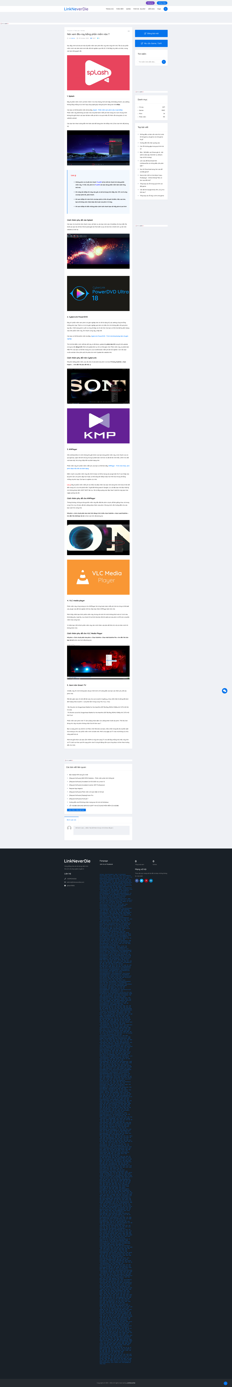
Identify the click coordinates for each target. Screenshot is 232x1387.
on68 (120, 1079)
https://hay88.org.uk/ (107, 1108)
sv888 (110, 1140)
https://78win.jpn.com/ (104, 1169)
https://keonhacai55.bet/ (108, 879)
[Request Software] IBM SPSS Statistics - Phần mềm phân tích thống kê (91, 778)
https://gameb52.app (115, 1045)
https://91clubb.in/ (110, 1043)
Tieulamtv (102, 1091)
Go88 (121, 892)
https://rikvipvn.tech (104, 1239)
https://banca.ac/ (126, 942)
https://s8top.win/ (103, 1190)
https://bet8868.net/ (118, 1205)
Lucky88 (118, 1153)
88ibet (127, 1289)
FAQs (159, 9)
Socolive (117, 1133)
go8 (130, 1007)
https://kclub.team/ (123, 898)
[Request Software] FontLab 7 (78, 799)
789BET (118, 946)
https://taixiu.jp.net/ (104, 970)
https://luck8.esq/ (103, 1129)
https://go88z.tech (108, 1286)
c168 (110, 965)
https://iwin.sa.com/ (112, 905)
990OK (101, 1240)
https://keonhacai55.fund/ (109, 1016)
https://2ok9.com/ (115, 942)
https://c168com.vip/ (113, 1163)
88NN (125, 1125)
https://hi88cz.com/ (104, 1262)
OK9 (117, 943)
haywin (114, 1080)
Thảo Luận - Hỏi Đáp (79, 30)
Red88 (107, 1235)
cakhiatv (120, 889)
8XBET (126, 1035)
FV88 (119, 1065)
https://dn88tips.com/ (104, 1167)
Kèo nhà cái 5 (119, 901)
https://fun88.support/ (117, 1254)
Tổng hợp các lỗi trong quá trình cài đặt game (151, 185)
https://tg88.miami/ (108, 1174)
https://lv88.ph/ (117, 1176)
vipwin (121, 1083)
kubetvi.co (118, 1046)
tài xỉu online (116, 925)
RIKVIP (112, 904)
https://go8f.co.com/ (124, 1202)
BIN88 (117, 892)
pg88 (117, 1194)
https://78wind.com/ (115, 951)
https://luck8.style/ (110, 1123)
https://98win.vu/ (104, 1118)
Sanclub (115, 940)
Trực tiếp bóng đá (103, 881)
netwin (114, 1222)
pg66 (121, 1133)
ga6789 (107, 1119)
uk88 (114, 977)
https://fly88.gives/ (104, 958)
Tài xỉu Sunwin (127, 1281)
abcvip (110, 1187)
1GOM (103, 902)
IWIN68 (130, 993)
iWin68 (101, 1076)
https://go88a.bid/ (127, 1069)
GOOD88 (108, 1216)
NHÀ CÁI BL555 (124, 1164)
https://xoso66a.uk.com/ (108, 1159)
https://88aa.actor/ (104, 931)
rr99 (109, 1255)
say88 (130, 1061)
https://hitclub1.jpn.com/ (105, 1070)
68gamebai (106, 1051)
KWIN (123, 1142)
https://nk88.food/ (118, 1159)
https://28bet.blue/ (114, 934)
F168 (126, 943)
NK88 (103, 1007)
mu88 (127, 1007)
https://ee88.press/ (104, 1229)
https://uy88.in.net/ (104, 1056)
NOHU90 (110, 1012)
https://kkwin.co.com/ (114, 1062)
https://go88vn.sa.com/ (122, 947)
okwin (130, 1165)
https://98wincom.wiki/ (111, 1259)
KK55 (101, 1138)
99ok (127, 1033)
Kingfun (117, 1058)
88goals (124, 901)
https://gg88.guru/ (116, 999)
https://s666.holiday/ (114, 1092)
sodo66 (128, 1068)
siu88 (101, 962)
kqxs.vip (104, 1054)
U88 (126, 1114)
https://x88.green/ (120, 1012)
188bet (111, 1247)
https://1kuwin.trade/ (122, 1103)
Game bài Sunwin (114, 1255)
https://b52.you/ (120, 984)
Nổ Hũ (119, 1126)
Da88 (118, 1235)
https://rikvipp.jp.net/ (125, 969)
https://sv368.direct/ (126, 875)
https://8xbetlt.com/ (114, 992)
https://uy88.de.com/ (109, 1031)
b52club (101, 927)
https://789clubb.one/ (104, 909)
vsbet (111, 977)
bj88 (127, 953)
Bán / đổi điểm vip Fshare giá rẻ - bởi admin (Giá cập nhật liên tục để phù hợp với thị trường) (151, 154)
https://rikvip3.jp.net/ (113, 1072)
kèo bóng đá (117, 1197)
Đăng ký (150, 3)
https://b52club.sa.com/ (105, 908)
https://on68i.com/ (106, 1098)
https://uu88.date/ (112, 1117)
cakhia (115, 995)
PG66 (123, 1057)
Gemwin (105, 985)
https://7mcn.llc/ (121, 953)
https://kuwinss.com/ (111, 1165)
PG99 (129, 911)
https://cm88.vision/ (120, 932)
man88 (109, 1214)
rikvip (116, 879)
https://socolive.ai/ (104, 1117)
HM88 (117, 1050)
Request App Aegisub (76, 788)
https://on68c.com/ (107, 1100)
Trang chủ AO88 (120, 1221)
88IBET (128, 1018)
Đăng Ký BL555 (117, 1198)
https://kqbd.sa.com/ (119, 1244)
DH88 (107, 1195)
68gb (124, 1005)
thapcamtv (120, 886)
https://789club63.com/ (124, 1070)
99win (108, 1289)
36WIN (121, 1107)
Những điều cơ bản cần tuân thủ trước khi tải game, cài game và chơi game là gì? (152, 136)
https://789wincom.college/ (105, 1264)
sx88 (123, 1226)
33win (112, 1007)
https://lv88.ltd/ (120, 1024)
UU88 (103, 1019)
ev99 (110, 1026)
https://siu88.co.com (119, 1125)
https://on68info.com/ (117, 1114)
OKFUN (130, 1172)
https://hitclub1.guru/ (126, 1081)
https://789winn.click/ (112, 1164)
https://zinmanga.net (109, 874)
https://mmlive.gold (127, 1008)
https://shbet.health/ (118, 1033)
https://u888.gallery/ (111, 1054)
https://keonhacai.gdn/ (127, 908)
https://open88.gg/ (106, 1198)
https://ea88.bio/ (125, 995)
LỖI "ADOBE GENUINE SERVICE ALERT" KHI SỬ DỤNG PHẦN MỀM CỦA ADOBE (94, 805)
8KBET (122, 1046)
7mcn (107, 901)
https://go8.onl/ (111, 1089)
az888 (114, 1081)
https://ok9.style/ (103, 1136)
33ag (130, 1122)
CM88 (123, 929)
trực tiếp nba (126, 889)
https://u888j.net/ (107, 1001)
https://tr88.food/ (103, 1145)
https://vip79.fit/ (112, 892)
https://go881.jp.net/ (124, 936)
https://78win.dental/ (118, 1218)
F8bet (119, 966)
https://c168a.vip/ (106, 1249)
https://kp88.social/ (115, 1030)
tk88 (130, 951)
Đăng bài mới (153, 33)
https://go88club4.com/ (105, 940)
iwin (127, 901)
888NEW (101, 1016)
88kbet (123, 1165)
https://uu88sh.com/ (124, 1152)
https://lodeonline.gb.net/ (105, 938)
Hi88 (126, 1251)
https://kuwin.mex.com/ (105, 1176)
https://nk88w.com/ (104, 1140)
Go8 (129, 1203)
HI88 (113, 1210)
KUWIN (115, 1111)
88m (118, 1191)
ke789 (115, 1008)
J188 (116, 1053)
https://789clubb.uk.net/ (125, 967)
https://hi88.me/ (124, 954)
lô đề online (116, 1019)
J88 (100, 1033)
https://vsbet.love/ (104, 1270)
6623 (111, 1237)
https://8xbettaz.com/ (124, 1042)
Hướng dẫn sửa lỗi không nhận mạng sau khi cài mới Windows (88, 802)
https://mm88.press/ (104, 906)
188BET (112, 988)
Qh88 (123, 1043)
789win (119, 904)
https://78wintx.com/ (104, 965)
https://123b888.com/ (113, 1022)
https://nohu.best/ (125, 1126)
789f (120, 1062)
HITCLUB (104, 1014)
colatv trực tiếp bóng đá (108, 995)
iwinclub (112, 909)
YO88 (119, 1236)
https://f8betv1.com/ (114, 1206)
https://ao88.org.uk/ (104, 1258)
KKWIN (107, 1160)
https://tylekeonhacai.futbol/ (106, 886)
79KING (123, 928)
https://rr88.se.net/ (110, 900)
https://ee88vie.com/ (107, 877)
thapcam (101, 1080)
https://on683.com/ (128, 1279)
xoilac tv (110, 875)
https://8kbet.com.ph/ (104, 1113)
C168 (101, 942)
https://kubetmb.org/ (104, 1146)
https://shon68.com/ (126, 1245)
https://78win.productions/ (105, 1156)
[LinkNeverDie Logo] (76, 9)
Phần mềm (119, 9)
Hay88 (127, 1015)
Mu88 (125, 1236)
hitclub (119, 879)
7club (123, 1232)
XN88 (126, 1149)
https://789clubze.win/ (104, 928)
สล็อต (111, 928)
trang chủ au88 (116, 1077)
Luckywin (111, 1020)
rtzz (126, 1183)
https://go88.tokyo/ (122, 905)
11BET (126, 1262)
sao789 (120, 1142)
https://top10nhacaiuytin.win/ (122, 893)
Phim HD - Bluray (139, 9)
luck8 (110, 1008)
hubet (101, 1041)
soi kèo (130, 889)
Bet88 (113, 915)
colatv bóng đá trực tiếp (126, 885)
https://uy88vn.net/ (121, 1252)
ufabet (116, 874)
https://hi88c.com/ (124, 1266)
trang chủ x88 (124, 1077)
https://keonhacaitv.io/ (105, 1057)
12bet (123, 1254)
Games (128, 9)
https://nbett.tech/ (110, 1224)
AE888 (123, 1289)
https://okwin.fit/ (112, 1252)
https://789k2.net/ (104, 1144)
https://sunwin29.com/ (104, 1081)
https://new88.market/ (105, 934)
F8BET (114, 1095)
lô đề (101, 977)
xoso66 (101, 879)
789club (125, 924)
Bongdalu (112, 976)
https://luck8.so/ (103, 1030)
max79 (101, 1131)
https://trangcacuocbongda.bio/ (124, 981)
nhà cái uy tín (119, 877)
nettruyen (102, 874)
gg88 (107, 1126)
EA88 (129, 1058)
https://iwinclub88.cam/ (111, 1138)
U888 (125, 1003)
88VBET (111, 1199)
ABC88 (101, 1106)
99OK (126, 1203)
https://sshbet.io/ (103, 948)
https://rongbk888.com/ (115, 894)
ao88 (131, 961)
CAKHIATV (119, 1106)
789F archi (125, 1205)
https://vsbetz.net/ (121, 1121)
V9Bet (126, 1232)
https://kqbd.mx (112, 1287)
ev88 (106, 963)
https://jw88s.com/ (110, 1137)
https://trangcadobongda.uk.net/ (107, 1005)
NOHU (119, 1111)
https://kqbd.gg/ (111, 1118)
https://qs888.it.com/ (122, 1157)
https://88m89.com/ (114, 1217)
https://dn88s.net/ (104, 1089)
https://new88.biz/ (116, 920)
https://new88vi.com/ (123, 1268)
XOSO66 (110, 1106)
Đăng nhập (162, 3)
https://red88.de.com (114, 1130)
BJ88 (106, 1157)
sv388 (120, 875)
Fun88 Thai (113, 1110)
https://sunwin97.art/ (113, 898)
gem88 (124, 919)
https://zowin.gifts (103, 1282)
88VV (103, 1046)
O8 (121, 1015)
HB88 (101, 1195)
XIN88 (116, 1137)
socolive (129, 879)
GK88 (126, 1153)
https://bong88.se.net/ (104, 976)
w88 (103, 1031)
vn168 (110, 1041)
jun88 (122, 958)
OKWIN (109, 1256)
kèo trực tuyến (106, 1023)
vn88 (101, 1046)
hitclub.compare (103, 1084)
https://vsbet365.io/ (104, 1122)
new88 (101, 1100)
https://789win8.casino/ (121, 1014)
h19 (130, 915)
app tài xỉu (104, 977)
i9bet (116, 927)
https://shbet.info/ (119, 978)
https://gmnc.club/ (114, 1028)
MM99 (111, 1121)
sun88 (101, 1233)
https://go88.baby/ (123, 982)
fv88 (114, 1199)
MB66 (114, 883)
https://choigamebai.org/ (105, 893)
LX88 (123, 1127)
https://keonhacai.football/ (113, 878)
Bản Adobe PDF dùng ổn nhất (78, 775)
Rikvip (106, 902)
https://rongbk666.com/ (126, 894)
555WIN (123, 1198)
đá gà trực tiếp (123, 1092)
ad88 (103, 1157)
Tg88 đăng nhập (118, 1043)
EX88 (124, 1129)
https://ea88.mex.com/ (114, 1056)
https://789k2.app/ (104, 1213)
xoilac (124, 886)
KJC (130, 893)
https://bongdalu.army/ (105, 974)
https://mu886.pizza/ (114, 1099)
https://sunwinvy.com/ (124, 1201)
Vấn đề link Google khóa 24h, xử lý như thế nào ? (152, 191)
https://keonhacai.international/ (121, 993)
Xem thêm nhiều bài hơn (76, 810)
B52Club (120, 972)
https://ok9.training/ (104, 1155)
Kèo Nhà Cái (122, 1058)
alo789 (116, 1096)
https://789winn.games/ (124, 1188)
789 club (105, 1065)
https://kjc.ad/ (111, 1141)
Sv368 (124, 913)
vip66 (130, 881)
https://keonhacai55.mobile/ (121, 985)
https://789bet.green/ (116, 1262)
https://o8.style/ (108, 962)
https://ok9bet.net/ (104, 1279)
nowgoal (124, 892)
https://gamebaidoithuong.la (126, 1009)
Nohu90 (120, 939)
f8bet (115, 946)
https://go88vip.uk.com (104, 1217)
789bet (118, 995)
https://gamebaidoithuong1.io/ (106, 1073)
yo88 (109, 963)
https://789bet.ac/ (119, 1175)
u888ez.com (109, 1060)
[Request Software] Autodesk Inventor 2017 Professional (87, 785)
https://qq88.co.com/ (127, 1275)
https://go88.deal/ (114, 917)
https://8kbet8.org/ (114, 950)
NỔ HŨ (113, 965)
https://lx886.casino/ (127, 1161)
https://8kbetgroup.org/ (105, 1186)
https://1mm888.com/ (104, 1241)
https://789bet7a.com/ (108, 1068)
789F (127, 1217)
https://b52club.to (118, 1005)
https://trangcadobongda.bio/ (125, 950)
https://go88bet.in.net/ (108, 1076)
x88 (100, 963)
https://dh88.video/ (128, 1024)
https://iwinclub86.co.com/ (105, 972)
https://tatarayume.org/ (119, 1148)
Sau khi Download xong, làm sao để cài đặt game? (151, 170)
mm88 (120, 1255)
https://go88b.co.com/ (114, 970)
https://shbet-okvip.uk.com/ (106, 1114)
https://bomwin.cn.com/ (126, 989)
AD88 (118, 1094)
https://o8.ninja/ (103, 953)
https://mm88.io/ (105, 894)
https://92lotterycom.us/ (105, 997)
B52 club (113, 902)
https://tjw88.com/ (120, 1274)
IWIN (121, 878)
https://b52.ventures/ (104, 1083)
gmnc (101, 1000)
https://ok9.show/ (103, 1042)
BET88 (118, 1098)
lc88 (119, 1131)
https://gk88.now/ (103, 1260)
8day (116, 988)
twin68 (127, 1049)
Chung (152, 107)
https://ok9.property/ (104, 954)
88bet (128, 1031)
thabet (121, 961)
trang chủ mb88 (109, 1077)
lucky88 (126, 1084)
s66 (106, 1106)
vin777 (120, 1232)
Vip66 (101, 882)
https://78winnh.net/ (127, 882)
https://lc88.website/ (113, 1087)
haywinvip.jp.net (116, 1075)
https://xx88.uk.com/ (120, 1085)
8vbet (123, 1262)
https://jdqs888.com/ (110, 1268)
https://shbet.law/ (121, 948)
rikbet (127, 1026)
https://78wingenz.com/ (122, 997)
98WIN (126, 1131)
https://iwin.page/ (112, 984)
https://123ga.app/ (106, 1134)
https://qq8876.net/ (111, 1014)
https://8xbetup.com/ (114, 1241)
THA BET (115, 1209)
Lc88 (115, 1018)
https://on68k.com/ (120, 1277)
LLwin (131, 1056)
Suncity (128, 1210)
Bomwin (101, 924)
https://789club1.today (108, 1047)
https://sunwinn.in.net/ (122, 1037)
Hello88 (128, 1104)
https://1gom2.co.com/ (115, 989)
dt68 (117, 916)
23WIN (101, 1050)
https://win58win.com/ (113, 1203)
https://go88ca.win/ (104, 1220)
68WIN (101, 1060)
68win (121, 1034)
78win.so (111, 954)
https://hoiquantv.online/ (125, 957)
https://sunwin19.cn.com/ (116, 908)
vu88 (106, 1092)
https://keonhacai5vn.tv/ (111, 1281)
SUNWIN (122, 1011)
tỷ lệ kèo (129, 1260)
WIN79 (122, 1236)
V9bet (120, 921)
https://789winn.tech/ (114, 1167)
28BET (103, 1142)
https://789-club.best (122, 1076)
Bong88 (109, 929)
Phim (152, 113)
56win (101, 1249)
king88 (104, 1149)
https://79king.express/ (105, 890)
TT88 (110, 1127)
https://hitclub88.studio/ (111, 1066)
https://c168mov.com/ (104, 1004)
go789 (115, 1230)
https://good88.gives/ (104, 1061)
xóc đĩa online (126, 1041)
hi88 (127, 1214)
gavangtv (116, 889)
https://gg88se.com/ (104, 1087)
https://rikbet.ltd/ (103, 897)
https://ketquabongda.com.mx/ (106, 1018)
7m (127, 892)
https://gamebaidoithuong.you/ (106, 946)
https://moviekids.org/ (111, 1011)
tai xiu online (127, 1020)
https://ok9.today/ (122, 1207)
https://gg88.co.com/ (118, 919)
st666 (101, 1119)
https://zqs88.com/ (104, 1171)
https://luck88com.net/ (125, 1197)
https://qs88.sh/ (103, 1180)
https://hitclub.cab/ (104, 984)
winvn (114, 1068)
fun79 (124, 1214)
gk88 (112, 1019)
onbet (101, 1095)
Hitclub (125, 911)
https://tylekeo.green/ (114, 944)
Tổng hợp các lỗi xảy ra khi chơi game (152, 195)
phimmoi (130, 1176)
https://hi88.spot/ (110, 1197)
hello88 (126, 1133)
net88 (104, 939)
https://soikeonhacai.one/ (105, 1035)
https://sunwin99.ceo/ (104, 917)
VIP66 (121, 882)
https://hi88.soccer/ (104, 1272)
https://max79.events (120, 1237)
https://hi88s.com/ (104, 915)
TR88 (129, 1141)
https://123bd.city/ (116, 1275)
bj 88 (113, 1053)
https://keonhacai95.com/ (109, 924)
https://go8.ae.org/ (113, 1126)
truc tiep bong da (122, 874)
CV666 (111, 1222)
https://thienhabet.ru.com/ (110, 935)
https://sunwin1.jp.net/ (118, 1073)
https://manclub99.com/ (125, 923)
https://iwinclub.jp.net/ (104, 969)
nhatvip (117, 1083)
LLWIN (107, 942)
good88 (108, 1153)
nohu (101, 1031)
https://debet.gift (104, 1271)
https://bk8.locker (121, 1209)
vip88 (130, 1232)
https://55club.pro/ (107, 1050)
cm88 (124, 939)
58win (106, 966)
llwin (104, 1131)
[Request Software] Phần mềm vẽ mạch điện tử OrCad (86, 792)
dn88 (114, 1049)
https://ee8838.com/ (104, 1022)
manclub (112, 939)
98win (128, 1014)
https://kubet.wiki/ (116, 1279)
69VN (112, 1192)
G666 (128, 1117)
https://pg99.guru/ (121, 1228)
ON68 (111, 1058)
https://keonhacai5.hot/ (124, 1072)
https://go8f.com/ (109, 1266)
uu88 (112, 932)
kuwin (124, 1015)
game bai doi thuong (104, 1209)
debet (103, 1281)
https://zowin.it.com (126, 1051)
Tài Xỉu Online (103, 1283)
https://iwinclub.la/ (104, 875)
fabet (117, 977)
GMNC (116, 939)
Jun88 (113, 912)
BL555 (108, 1030)
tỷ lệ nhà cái (112, 1023)
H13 (117, 1144)
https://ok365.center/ (115, 890)
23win (128, 920)
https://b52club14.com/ (109, 1111)
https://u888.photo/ (121, 1000)
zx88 (117, 1199)
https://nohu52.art (125, 1064)
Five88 (110, 1235)
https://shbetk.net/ (118, 996)
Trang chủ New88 (114, 1225)
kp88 (131, 1202)
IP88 (129, 1248)
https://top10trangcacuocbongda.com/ (108, 947)
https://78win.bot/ (123, 934)
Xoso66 (110, 883)
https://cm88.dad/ (104, 905)
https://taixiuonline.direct (120, 1100)
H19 (113, 1106)
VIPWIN (110, 1125)
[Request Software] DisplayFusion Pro (81, 795)
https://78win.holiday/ (104, 1172)
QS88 (109, 978)
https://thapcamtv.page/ (105, 1243)
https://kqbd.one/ (125, 974)
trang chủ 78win (114, 1249)
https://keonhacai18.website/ (118, 955)
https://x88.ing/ (123, 1018)
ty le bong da (103, 1011)
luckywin (127, 1057)
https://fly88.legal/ (107, 1015)
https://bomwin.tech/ (118, 897)
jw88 (120, 1226)
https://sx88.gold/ (104, 1026)
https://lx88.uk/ (125, 1195)
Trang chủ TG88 (105, 1218)
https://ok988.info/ (116, 958)
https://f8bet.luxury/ (113, 1239)
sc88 (121, 942)
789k (120, 1023)
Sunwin (115, 963)
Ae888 (117, 1068)
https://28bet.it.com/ (110, 1175)
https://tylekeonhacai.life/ (105, 920)
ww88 (123, 1022)
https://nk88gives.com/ (120, 1224)
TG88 (120, 1127)
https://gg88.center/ (117, 962)
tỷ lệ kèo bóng (106, 1233)
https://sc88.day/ (103, 988)
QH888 (101, 1115)
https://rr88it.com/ (122, 927)
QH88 (104, 1165)
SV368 (125, 1113)
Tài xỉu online (126, 1137)
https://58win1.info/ (119, 1115)
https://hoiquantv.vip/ (104, 957)
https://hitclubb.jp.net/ (115, 969)
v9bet (116, 881)
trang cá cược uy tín (127, 976)
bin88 (115, 909)
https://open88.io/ (106, 1182)
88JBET (101, 1174)
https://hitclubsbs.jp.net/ (124, 917)
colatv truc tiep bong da (112, 885)
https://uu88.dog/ (103, 1152)
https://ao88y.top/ (124, 1222)
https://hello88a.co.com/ (105, 1045)
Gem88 (114, 1235)
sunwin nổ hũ (128, 1079)
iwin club (127, 955)
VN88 (121, 1129)
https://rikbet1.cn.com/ (104, 992)
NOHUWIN (112, 1233)
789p (101, 1137)
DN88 (116, 1038)
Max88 (121, 931)
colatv (105, 885)
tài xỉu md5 (115, 1248)
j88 (110, 1061)
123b (103, 1008)
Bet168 (125, 920)
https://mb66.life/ (120, 883)
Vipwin (122, 1065)
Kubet (120, 1051)
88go (103, 1255)
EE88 (110, 955)
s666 (110, 1094)
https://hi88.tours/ (115, 1107)
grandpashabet (125, 1087)
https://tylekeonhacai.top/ (114, 967)
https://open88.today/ (115, 913)
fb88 (109, 977)
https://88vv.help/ (103, 1164)
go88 (126, 879)
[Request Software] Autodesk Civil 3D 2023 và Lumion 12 (87, 781)
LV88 (110, 1149)
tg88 (126, 1001)
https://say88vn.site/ (120, 1080)
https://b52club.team (126, 966)
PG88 (122, 920)
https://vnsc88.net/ (116, 1001)
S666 (120, 1081)
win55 (109, 1104)
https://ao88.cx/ (124, 1089)
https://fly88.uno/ (125, 915)
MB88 (116, 1264)
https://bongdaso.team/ (116, 973)
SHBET (129, 898)
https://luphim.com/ (117, 928)
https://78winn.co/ (123, 1220)
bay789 (130, 1252)
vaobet (101, 916)
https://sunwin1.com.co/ (118, 1069)
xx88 (116, 886)
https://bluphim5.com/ (127, 887)
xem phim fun (115, 929)
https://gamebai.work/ (104, 943)
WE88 (129, 1047)
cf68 (104, 1103)
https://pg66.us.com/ (104, 912)
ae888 (119, 929)
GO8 (129, 1183)
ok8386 (112, 1057)
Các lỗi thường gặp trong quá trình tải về (152, 147)
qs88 (118, 1020)
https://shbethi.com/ (112, 948)
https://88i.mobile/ (104, 1088)
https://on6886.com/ (108, 1277)
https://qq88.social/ (118, 1210)
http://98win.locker (118, 1229)
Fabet (103, 1235)
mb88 (118, 1007)
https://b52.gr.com (121, 1230)
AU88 (101, 1077)
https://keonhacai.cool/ (112, 953)
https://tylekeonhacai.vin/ (105, 973)
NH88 (109, 1207)
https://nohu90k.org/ (113, 1213)
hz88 (118, 1034)
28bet (104, 1062)
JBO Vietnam (102, 1197)
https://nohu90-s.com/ (104, 1150)
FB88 (107, 1285)
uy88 (101, 995)
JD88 (125, 1144)
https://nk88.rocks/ (120, 1260)
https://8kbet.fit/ (114, 1186)
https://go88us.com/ (127, 1282)
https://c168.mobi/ (119, 1214)
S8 (120, 1020)
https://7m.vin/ (128, 1045)
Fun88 (114, 875)
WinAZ (118, 1160)
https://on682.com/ (113, 1103)
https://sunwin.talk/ (113, 911)
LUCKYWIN (112, 1221)
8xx (100, 894)
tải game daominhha (124, 909)
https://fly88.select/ (124, 951)
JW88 (121, 1144)
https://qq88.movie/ (104, 1252)
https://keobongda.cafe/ (105, 932)
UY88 (128, 1050)
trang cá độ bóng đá (119, 1270)
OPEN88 (128, 913)
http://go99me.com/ (107, 1115)
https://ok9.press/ (112, 986)
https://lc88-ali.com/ (121, 1066)
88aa (101, 1191)
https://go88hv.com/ (112, 1037)
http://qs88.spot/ (118, 1161)
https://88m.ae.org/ (112, 1088)
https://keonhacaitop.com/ (114, 923)
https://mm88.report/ (104, 1058)
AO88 (107, 982)
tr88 (124, 1083)
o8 (129, 953)
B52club (111, 959)
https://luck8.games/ (112, 1129)
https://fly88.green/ (104, 955)
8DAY (116, 1233)
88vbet (101, 1160)
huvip (124, 1138)
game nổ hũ (128, 1000)
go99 (127, 1005)
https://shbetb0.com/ (104, 950)
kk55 (117, 1131)
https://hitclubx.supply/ (114, 1009)
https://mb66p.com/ (107, 882)
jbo (131, 1262)
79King (103, 942)
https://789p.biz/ (127, 1123)
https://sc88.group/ (107, 916)
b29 (100, 966)
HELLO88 (110, 1271)
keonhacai (125, 1027)
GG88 (118, 909)
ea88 (115, 1226)
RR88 (106, 889)
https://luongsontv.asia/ (125, 1241)
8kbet (103, 900)
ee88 (104, 1041)
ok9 (112, 893)
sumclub (105, 1012)
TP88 (123, 1174)
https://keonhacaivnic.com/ (105, 1027)
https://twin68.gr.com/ (118, 1113)
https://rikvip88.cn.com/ (119, 1145)
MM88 (117, 887)
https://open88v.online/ (105, 1024)
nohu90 (116, 972)
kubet (117, 875)
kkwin (130, 1140)
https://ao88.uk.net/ (104, 1085)
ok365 (118, 1192)
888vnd (126, 1199)
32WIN (111, 1160)
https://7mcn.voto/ (104, 978)
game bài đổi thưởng (123, 925)
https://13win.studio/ (119, 1123)
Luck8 (129, 1028)
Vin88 (104, 1066)
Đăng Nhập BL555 (109, 1201)
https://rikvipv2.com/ (104, 1072)
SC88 (117, 980)
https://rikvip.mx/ (103, 1037)
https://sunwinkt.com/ (116, 1283)
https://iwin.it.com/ (115, 1070)
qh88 (112, 1026)
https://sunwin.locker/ (104, 887)
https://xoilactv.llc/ (104, 1110)
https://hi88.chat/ (103, 986)
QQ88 (119, 1190)
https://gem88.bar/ (104, 892)
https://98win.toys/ (104, 1125)
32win (127, 1129)
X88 (122, 1137)
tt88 (115, 1007)
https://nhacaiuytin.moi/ (116, 974)
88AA (101, 1121)
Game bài (102, 951)
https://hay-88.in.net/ (110, 1046)
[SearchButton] (166, 9)
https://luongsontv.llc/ (111, 1034)
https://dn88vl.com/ (120, 1211)
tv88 (125, 1115)
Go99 (131, 1042)
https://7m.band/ (126, 973)
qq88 (101, 1096)
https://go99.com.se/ (104, 1127)
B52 (128, 919)
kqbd (123, 921)
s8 (105, 1079)
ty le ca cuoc (103, 901)
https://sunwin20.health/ (115, 1150)
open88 (120, 912)
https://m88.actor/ (106, 1064)
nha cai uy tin (129, 900)
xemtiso (109, 1142)
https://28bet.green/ (104, 1133)
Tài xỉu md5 (113, 1179)
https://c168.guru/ (123, 1286)
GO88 (114, 916)
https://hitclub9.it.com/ (104, 1049)
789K (104, 1183)
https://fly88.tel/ (103, 929)
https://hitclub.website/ (121, 896)
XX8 (116, 1094)
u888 (115, 1000)
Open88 (120, 1050)
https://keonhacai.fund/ (123, 881)
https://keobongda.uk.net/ (125, 1179)
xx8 (100, 1157)
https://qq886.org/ (104, 1267)
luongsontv (102, 889)
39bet (108, 1102)
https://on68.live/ (109, 1131)
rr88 (103, 962)
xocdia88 (101, 1038)
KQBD (116, 1187)
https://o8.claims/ (121, 1171)
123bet (108, 1084)
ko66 (101, 1108)
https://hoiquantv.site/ (114, 957)
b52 (113, 886)
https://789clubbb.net (104, 1236)
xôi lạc (112, 881)
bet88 (109, 896)
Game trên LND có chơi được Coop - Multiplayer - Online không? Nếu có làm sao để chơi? (151, 177)
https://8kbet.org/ (103, 923)
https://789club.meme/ (108, 1148)
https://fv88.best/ (108, 1202)
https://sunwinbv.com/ (104, 1251)
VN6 (114, 1174)
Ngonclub (125, 938)
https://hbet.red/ (125, 1056)
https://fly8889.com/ (127, 962)
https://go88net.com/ (104, 990)
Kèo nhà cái (122, 1019)
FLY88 (109, 915)
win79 (117, 921)
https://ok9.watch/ (104, 981)
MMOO (113, 1050)
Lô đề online (120, 963)
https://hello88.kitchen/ (105, 989)
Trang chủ (110, 9)
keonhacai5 (112, 1244)
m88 (106, 1104)
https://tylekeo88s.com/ (125, 1095)
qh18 (119, 1136)
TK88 (129, 1084)
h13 (100, 1216)
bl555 (131, 1022)
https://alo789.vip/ (104, 1225)
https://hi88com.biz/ (124, 1061)
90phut (124, 996)
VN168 (129, 1037)
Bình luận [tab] (71, 820)
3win (119, 1202)
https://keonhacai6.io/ (105, 1263)
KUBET (124, 1217)
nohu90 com (118, 1195)
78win (114, 877)
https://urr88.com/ (117, 1289)
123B (125, 1118)
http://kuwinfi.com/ (119, 1140)
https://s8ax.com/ (126, 1213)
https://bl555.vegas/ (126, 1243)
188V (107, 1192)
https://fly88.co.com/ (118, 1003)
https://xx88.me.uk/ (125, 890)
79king (129, 943)
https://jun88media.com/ (123, 1146)
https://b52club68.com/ (115, 990)
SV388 (106, 1207)
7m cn (130, 1230)
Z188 (104, 982)
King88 (120, 1180)
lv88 (125, 1127)
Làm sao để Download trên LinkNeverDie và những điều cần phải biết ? (151, 163)
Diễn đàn (151, 9)
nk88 (122, 1053)
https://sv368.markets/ (116, 1134)
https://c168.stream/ (116, 1155)
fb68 (101, 1255)
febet (113, 1187)
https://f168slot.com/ (127, 912)
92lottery (105, 1230)
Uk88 (124, 1235)
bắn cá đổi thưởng (128, 1270)
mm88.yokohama (113, 1146)
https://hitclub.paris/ (119, 1256)
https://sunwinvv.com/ (106, 1053)
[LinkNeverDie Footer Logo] (77, 861)
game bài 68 (110, 1230)
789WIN (123, 1186)
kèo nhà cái (105, 896)
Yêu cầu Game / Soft (153, 43)
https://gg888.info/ (104, 1188)
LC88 (106, 1019)
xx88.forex (113, 1144)
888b (101, 1134)
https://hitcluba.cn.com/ (116, 1035)
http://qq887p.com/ (126, 1190)
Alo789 (109, 881)
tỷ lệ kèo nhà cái (118, 976)
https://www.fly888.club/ (122, 935)
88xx (101, 1007)
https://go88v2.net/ (115, 1104)
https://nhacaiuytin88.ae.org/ (116, 1102)
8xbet (125, 1047)
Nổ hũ (112, 938)
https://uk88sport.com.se (125, 1130)
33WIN (113, 1012)
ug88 (117, 1081)
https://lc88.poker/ (113, 1228)
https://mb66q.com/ (104, 883)
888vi (123, 1199)
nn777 (116, 915)
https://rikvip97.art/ (104, 898)
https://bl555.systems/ (108, 996)
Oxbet (121, 1235)
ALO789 (122, 946)
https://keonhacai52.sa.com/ (106, 1245)
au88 (130, 1005)
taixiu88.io (116, 1027)
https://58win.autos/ (122, 1038)
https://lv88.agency (119, 1290)
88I (128, 992)
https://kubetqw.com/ (104, 1099)
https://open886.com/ (104, 913)
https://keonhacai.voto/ (105, 919)
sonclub (122, 1216)
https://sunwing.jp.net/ (119, 1047)
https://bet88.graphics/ (123, 940)
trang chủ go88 (120, 1084)
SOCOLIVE (124, 1106)
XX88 (111, 887)
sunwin (101, 877)
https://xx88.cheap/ (120, 1240)
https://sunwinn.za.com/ (114, 936)
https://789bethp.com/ (104, 1003)
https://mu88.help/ (104, 936)
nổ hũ (119, 911)
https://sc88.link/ (118, 1057)
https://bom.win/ (118, 938)
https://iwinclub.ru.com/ (105, 904)
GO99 (101, 1020)
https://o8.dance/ (112, 1171)
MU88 (109, 951)
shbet (126, 1012)
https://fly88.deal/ (112, 981)
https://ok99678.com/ (104, 980)
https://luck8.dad (107, 1038)
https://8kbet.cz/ (125, 1184)
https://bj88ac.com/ (104, 1069)
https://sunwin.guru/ (113, 982)
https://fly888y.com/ (125, 1075)
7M (110, 1194)
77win (111, 980)
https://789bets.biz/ (104, 999)
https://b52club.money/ (114, 931)
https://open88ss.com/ (123, 1239)
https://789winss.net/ (104, 1221)
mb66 (108, 961)
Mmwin (115, 1076)
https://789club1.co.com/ (124, 970)
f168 (128, 938)
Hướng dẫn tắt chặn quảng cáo (150, 143)
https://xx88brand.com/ (118, 906)
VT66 (128, 1144)
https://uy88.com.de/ (124, 1054)
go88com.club (109, 1075)
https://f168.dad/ (113, 1004)
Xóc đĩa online (112, 901)
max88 (117, 902)
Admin (73, 38)
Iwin (110, 921)
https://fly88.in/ (126, 1110)
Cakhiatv (115, 1168)
